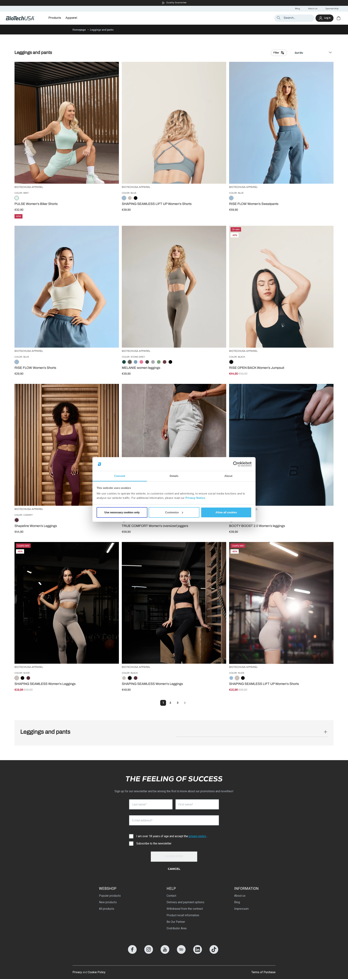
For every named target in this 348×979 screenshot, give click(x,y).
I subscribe (174, 856)
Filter (276, 52)
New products (108, 902)
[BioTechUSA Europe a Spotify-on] (181, 952)
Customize (172, 512)
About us (312, 9)
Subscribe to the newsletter (153, 843)
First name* (185, 804)
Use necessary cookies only (122, 512)
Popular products (110, 895)
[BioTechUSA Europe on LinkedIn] (197, 952)
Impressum (241, 908)
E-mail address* (142, 820)
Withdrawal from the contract (185, 908)
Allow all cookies (226, 512)
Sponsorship (332, 9)
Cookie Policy (96, 972)
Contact (171, 895)
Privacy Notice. (195, 497)
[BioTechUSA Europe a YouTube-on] (165, 952)
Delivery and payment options (185, 902)
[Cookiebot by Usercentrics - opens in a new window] (236, 464)
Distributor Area (177, 928)
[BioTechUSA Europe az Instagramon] (148, 952)
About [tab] (228, 475)
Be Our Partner (176, 922)
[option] (16, 198)
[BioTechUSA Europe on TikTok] (214, 952)
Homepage (79, 29)
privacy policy (198, 836)
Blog (297, 9)
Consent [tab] (119, 475)
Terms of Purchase (263, 972)
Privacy (77, 972)
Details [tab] (174, 475)
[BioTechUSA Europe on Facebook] (132, 952)
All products (106, 908)
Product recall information (183, 915)
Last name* (139, 804)
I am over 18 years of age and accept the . (171, 836)
